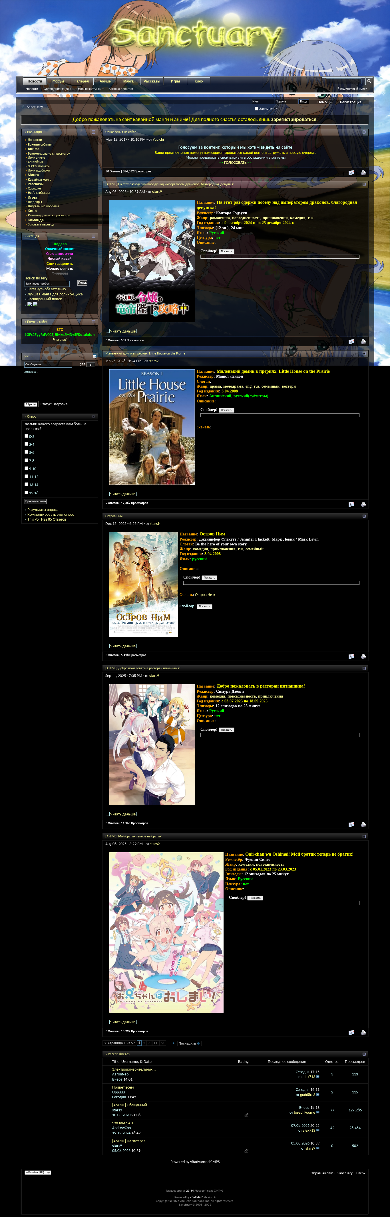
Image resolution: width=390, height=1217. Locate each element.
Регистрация (350, 102)
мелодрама (233, 386)
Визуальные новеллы (43, 206)
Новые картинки (89, 88)
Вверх (360, 1173)
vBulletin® (196, 1197)
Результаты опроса (43, 515)
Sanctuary (345, 1173)
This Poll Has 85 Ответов (46, 524)
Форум (58, 81)
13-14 (33, 490)
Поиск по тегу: (37, 278)
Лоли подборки (39, 170)
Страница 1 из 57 (121, 1043)
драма (215, 386)
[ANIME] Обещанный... (131, 1105)
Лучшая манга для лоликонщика (55, 294)
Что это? (60, 340)
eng (249, 386)
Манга (128, 81)
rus (310, 218)
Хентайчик (35, 162)
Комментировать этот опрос (50, 519)
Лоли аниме (36, 158)
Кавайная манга (39, 180)
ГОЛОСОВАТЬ (236, 163)
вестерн (289, 386)
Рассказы (152, 81)
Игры (175, 81)
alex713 (309, 1077)
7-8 (31, 466)
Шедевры (35, 202)
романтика (220, 218)
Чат (28, 356)
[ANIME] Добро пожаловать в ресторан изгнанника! (142, 668)
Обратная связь (323, 1173)
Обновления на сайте (120, 132)
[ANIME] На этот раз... (130, 1141)
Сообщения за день (58, 88)
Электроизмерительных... (134, 1069)
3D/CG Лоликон (39, 166)
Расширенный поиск (352, 88)
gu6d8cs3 (307, 1095)
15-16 (33, 498)
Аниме (105, 81)
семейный (271, 386)
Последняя (187, 1043)
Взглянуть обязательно (46, 289)
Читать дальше (123, 331)
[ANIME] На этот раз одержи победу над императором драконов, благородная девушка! (169, 184)
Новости (35, 81)
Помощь (324, 102)
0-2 (31, 442)
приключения (275, 218)
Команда (36, 220)
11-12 (33, 482)
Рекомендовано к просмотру (49, 154)
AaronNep (120, 1074)
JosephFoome (304, 1113)
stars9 (157, 192)
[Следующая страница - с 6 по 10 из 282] (173, 1043)
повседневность (246, 218)
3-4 (31, 450)
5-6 (31, 458)
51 (163, 1043)
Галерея (82, 81)
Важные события (120, 88)
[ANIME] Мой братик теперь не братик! (133, 836)
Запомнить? (267, 108)
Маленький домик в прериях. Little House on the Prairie (145, 353)
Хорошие (34, 188)
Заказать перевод (41, 224)
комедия (297, 218)
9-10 (32, 474)
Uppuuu (118, 1092)
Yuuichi (158, 140)
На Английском (39, 193)
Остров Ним (113, 516)
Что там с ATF (123, 1123)
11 (156, 1043)
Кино (199, 81)
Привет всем (123, 1087)
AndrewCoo (121, 1128)
